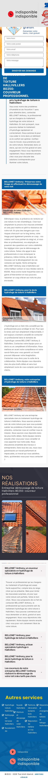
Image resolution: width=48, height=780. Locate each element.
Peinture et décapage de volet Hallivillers (19, 719)
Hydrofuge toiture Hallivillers (8, 708)
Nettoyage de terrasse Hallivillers (8, 719)
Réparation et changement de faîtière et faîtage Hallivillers (43, 715)
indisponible (26, 12)
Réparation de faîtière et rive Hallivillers (31, 727)
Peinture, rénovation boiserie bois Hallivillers (31, 711)
